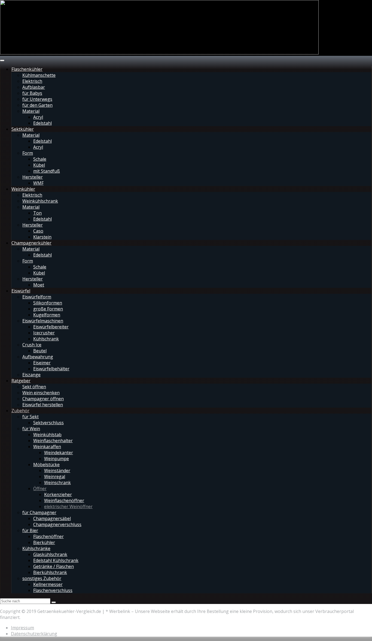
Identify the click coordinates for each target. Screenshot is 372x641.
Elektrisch (32, 81)
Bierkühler (44, 542)
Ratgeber (21, 381)
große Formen (48, 309)
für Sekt (30, 417)
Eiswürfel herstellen (42, 405)
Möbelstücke (46, 465)
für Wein (31, 429)
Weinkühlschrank (40, 201)
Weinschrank (57, 483)
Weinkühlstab (47, 435)
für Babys (32, 93)
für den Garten (37, 105)
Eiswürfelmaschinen (42, 321)
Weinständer (57, 471)
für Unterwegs (37, 99)
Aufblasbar (33, 87)
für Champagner (39, 512)
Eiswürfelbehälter (51, 369)
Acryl (38, 117)
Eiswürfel (20, 291)
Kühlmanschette (39, 75)
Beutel (40, 351)
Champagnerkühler (31, 243)
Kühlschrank (46, 339)
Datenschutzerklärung (34, 634)
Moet (38, 285)
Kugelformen (46, 315)
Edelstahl (42, 123)
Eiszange (31, 375)
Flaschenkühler (26, 69)
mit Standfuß (46, 171)
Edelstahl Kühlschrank (55, 560)
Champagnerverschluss (57, 524)
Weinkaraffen (47, 447)
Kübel (39, 165)
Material (30, 111)
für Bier (30, 530)
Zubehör (20, 411)
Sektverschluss (48, 423)
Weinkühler (23, 189)
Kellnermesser (48, 584)
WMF (38, 183)
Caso (38, 231)
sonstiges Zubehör (41, 578)
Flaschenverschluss (52, 590)
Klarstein (42, 237)
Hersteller (32, 177)
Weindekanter (58, 453)
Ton (37, 213)
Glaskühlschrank (50, 554)
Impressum (22, 628)
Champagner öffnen (43, 399)
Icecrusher (44, 333)
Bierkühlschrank (50, 572)
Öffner (40, 489)
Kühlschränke (36, 548)
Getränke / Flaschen (53, 566)
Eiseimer (42, 363)
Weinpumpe (56, 459)
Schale (39, 159)
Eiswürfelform (36, 297)
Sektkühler (22, 129)
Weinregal (54, 477)
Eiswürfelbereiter (51, 327)
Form (27, 153)
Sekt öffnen (34, 387)
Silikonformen (47, 303)
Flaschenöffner (48, 536)
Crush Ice (31, 345)
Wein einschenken (41, 393)
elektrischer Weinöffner (68, 506)
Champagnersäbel (52, 518)
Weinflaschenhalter (53, 441)
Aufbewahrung (37, 357)
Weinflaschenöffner (64, 500)
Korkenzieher (58, 494)
